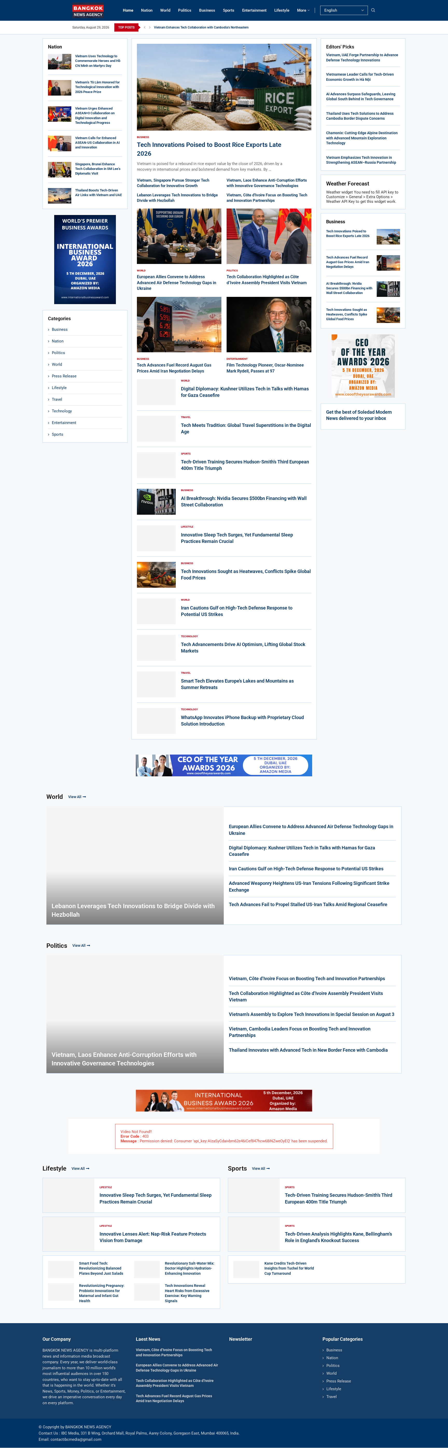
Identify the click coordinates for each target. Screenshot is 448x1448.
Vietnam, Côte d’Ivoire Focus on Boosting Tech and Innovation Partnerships (307, 978)
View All (74, 797)
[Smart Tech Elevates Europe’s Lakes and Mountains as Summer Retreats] (156, 684)
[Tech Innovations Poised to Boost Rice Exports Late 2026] (224, 108)
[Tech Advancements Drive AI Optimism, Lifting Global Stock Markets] (156, 648)
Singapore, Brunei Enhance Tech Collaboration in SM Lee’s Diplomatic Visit (98, 168)
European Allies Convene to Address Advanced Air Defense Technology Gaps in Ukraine (176, 282)
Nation (146, 10)
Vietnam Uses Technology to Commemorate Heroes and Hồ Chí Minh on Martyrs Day (97, 60)
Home (128, 10)
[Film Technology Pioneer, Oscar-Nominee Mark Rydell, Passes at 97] (269, 335)
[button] (145, 27)
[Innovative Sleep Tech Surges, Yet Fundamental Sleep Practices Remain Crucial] (156, 538)
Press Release (64, 376)
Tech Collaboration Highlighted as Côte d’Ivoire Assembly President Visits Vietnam (306, 996)
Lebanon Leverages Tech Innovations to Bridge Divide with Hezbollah (133, 910)
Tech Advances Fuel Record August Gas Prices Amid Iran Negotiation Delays (347, 262)
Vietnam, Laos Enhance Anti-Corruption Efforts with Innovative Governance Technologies (124, 1059)
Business (207, 10)
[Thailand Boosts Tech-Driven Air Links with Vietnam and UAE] (59, 196)
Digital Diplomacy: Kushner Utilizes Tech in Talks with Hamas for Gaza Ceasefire (302, 851)
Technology (62, 411)
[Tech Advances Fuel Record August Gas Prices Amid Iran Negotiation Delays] (179, 335)
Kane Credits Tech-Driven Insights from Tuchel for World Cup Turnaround (289, 1268)
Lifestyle (281, 10)
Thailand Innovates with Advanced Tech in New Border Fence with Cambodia (308, 1050)
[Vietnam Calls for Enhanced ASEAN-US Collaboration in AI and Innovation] (59, 143)
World (165, 10)
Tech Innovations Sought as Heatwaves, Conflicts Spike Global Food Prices (346, 314)
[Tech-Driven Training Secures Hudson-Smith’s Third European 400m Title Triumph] (156, 465)
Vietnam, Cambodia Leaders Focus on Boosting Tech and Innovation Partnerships (299, 1032)
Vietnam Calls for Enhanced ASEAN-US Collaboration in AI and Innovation (97, 142)
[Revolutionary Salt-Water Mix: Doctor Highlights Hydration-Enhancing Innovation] (147, 1269)
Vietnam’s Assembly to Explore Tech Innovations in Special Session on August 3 (311, 1014)
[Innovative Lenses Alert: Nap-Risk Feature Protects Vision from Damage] (68, 1234)
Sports (228, 10)
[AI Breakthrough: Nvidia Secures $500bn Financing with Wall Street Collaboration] (156, 502)
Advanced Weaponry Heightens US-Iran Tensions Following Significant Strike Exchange (309, 886)
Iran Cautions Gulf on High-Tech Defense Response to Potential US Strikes (306, 868)
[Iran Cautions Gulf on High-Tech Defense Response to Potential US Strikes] (156, 611)
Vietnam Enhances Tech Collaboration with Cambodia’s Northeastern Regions (207, 27)
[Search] (373, 10)
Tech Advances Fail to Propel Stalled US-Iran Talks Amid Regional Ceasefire (308, 904)
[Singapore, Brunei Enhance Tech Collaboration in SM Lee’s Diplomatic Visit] (59, 169)
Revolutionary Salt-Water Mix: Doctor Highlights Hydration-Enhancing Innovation (189, 1268)
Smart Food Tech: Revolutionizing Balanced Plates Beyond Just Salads (101, 1268)
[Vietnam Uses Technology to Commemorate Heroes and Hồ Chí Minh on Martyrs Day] (59, 61)
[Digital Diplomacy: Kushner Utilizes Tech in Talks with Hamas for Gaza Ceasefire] (156, 392)
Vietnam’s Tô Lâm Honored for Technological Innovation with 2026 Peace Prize (97, 87)
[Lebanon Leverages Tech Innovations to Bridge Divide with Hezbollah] (135, 865)
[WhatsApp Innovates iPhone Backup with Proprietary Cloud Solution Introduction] (156, 721)
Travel (57, 399)
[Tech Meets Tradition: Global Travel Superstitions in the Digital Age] (156, 429)
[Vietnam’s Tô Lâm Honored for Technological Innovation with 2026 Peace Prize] (59, 88)
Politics (184, 10)
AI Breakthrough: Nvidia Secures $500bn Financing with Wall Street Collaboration (349, 288)
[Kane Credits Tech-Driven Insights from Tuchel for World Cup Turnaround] (246, 1269)
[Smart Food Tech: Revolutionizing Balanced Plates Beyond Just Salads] (61, 1269)
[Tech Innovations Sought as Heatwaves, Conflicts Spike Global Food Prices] (156, 575)
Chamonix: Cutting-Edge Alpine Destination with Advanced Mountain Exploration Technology (362, 138)
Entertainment (254, 10)
